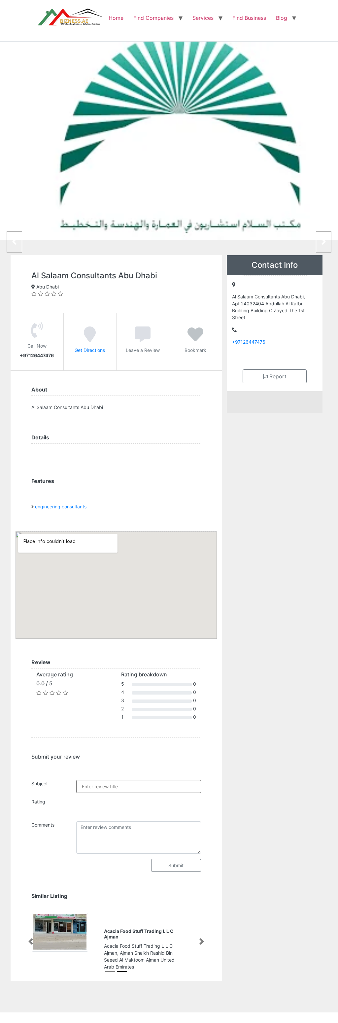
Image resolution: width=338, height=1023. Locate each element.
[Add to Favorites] (195, 339)
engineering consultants (60, 506)
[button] (31, 941)
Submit (176, 865)
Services (203, 18)
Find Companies (153, 18)
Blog (281, 18)
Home (116, 18)
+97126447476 (248, 342)
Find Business (249, 18)
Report (277, 376)
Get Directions (90, 350)
